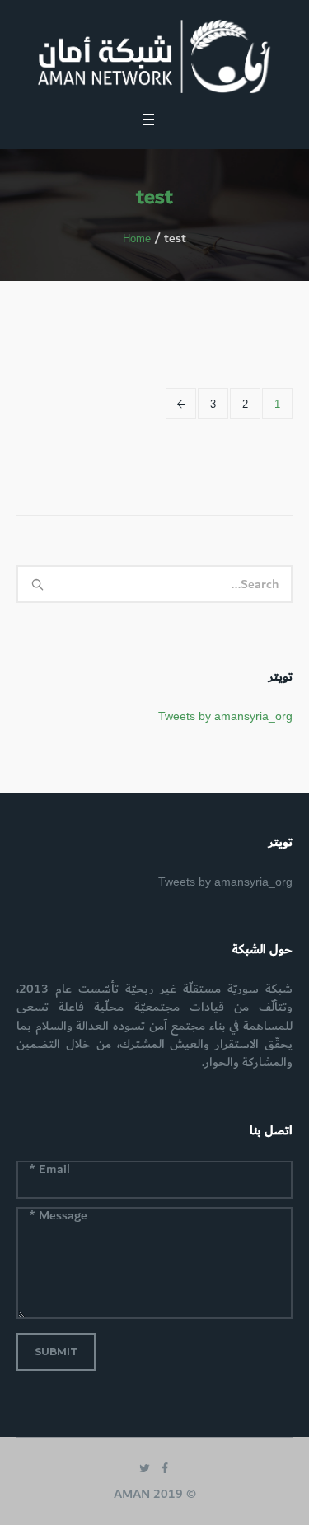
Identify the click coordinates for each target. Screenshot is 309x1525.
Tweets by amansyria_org (225, 716)
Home (137, 238)
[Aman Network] (154, 56)
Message (58, 1217)
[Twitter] (145, 1468)
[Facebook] (165, 1468)
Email (49, 1171)
